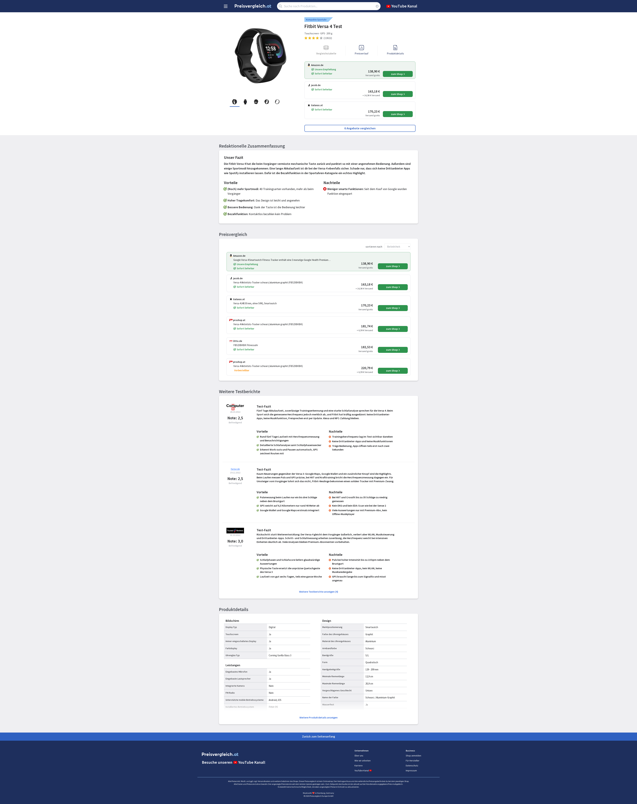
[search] (377, 6)
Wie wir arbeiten (362, 760)
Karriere (358, 765)
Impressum (411, 770)
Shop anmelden (413, 755)
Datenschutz (412, 765)
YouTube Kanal (404, 6)
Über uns (358, 755)
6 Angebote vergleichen (360, 128)
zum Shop (397, 74)
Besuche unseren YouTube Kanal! (233, 762)
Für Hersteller (412, 760)
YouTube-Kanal (361, 770)
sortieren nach (374, 246)
